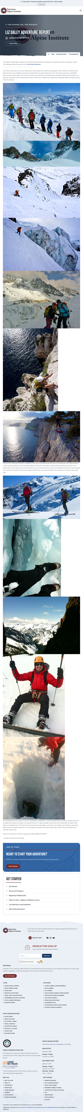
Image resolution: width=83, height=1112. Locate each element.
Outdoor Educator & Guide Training (56, 1005)
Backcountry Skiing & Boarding (54, 995)
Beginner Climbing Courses (53, 1087)
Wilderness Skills (50, 1002)
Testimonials (9, 1085)
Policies (47, 1099)
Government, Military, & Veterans (15, 997)
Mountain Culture (61, 54)
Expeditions (8, 990)
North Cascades (10, 1019)
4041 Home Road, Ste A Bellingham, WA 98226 (56, 1044)
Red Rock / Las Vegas (11, 1028)
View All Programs (10, 976)
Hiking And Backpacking (52, 1000)
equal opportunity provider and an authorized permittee (40, 1107)
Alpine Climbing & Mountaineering (55, 985)
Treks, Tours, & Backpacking (13, 995)
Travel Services (9, 1090)
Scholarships (9, 1094)
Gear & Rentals (49, 1097)
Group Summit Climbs (11, 988)
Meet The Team (9, 1080)
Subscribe (47, 956)
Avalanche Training (51, 997)
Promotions (8, 1087)
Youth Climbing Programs (13, 1000)
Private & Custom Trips (11, 993)
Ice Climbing (48, 990)
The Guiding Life (73, 54)
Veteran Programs (10, 1097)
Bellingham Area (10, 1033)
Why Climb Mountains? (52, 1083)
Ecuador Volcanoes (11, 1026)
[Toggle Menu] (80, 10)
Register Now (49, 1094)
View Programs (13, 866)
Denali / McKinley (10, 1023)
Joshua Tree (8, 1031)
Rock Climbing (49, 988)
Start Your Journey (51, 1085)
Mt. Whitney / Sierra (11, 1021)
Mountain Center (10, 1002)
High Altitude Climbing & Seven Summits (57, 993)
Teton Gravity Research (33, 64)
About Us (7, 1083)
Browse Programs (50, 1080)
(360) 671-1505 (37, 938)
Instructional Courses (12, 985)
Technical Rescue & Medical (53, 1007)
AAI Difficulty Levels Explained (54, 1090)
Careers (7, 1092)
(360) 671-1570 (46, 1064)
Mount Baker (8, 1016)
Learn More (41, 4)
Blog (53, 54)
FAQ (46, 1092)
